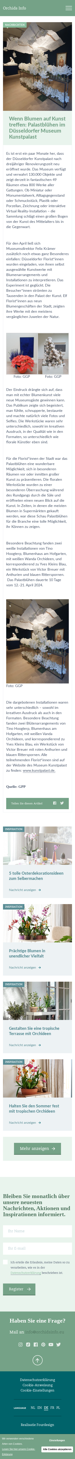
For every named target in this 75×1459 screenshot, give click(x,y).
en (39, 1408)
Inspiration (13, 829)
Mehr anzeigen (34, 1148)
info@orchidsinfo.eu (44, 1332)
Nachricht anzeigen (23, 890)
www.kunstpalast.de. (39, 771)
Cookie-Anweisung (38, 1385)
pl (58, 1408)
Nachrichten (15, 25)
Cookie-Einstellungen (37, 1390)
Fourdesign (45, 1425)
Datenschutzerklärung (26, 1273)
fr (52, 1408)
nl (33, 1408)
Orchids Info (14, 8)
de (46, 1408)
